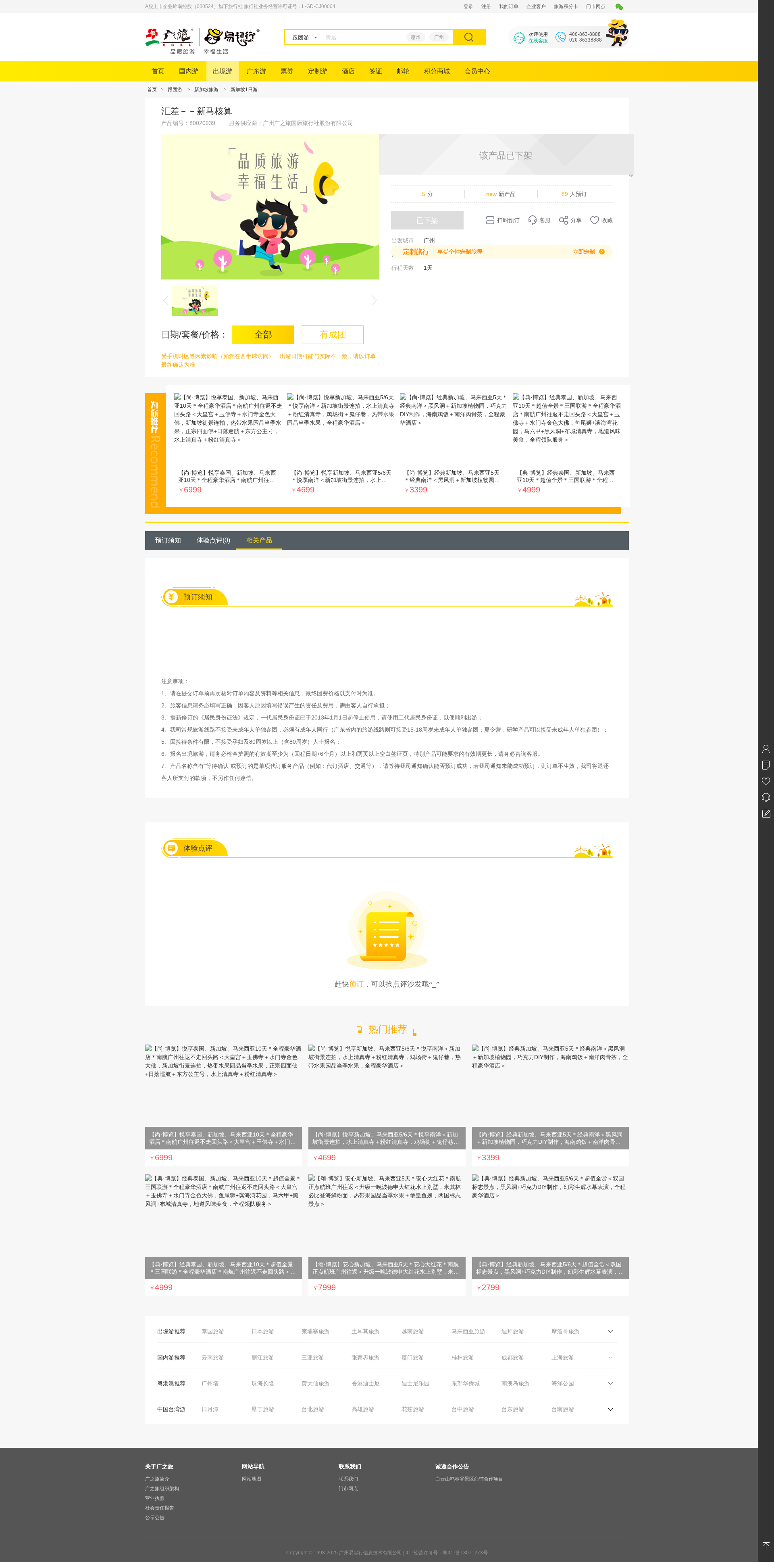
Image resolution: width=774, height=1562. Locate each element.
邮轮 (403, 71)
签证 (375, 71)
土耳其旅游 (366, 1331)
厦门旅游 (413, 1357)
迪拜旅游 (512, 1331)
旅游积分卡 (566, 6)
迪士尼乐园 (416, 1383)
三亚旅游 (313, 1357)
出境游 (222, 71)
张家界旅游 (366, 1357)
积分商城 (437, 71)
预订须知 (168, 540)
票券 (287, 71)
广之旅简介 (157, 1479)
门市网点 (595, 6)
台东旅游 (512, 1409)
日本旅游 (263, 1331)
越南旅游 (413, 1331)
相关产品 (259, 540)
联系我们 (348, 1479)
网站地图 (251, 1479)
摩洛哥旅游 (565, 1331)
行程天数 (402, 268)
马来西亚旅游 (468, 1331)
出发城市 (402, 240)
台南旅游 (562, 1409)
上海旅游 (562, 1357)
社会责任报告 (159, 1508)
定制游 (317, 71)
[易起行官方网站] (202, 52)
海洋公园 (562, 1383)
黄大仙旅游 (316, 1383)
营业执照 (154, 1498)
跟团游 (175, 89)
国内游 (188, 71)
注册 (486, 6)
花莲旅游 (413, 1409)
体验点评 (213, 540)
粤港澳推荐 (171, 1383)
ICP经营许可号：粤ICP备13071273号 (447, 1553)
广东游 (256, 71)
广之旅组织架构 (162, 1488)
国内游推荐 (171, 1357)
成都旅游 (512, 1357)
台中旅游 (463, 1409)
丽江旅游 (263, 1357)
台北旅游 (313, 1409)
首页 (158, 71)
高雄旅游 (363, 1409)
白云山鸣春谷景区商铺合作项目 (469, 1479)
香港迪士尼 (366, 1383)
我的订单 (508, 6)
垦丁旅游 (263, 1409)
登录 (468, 6)
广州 (439, 37)
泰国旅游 (213, 1331)
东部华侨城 (466, 1383)
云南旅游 (213, 1357)
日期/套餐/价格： (194, 335)
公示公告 (154, 1517)
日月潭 (210, 1409)
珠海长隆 (263, 1383)
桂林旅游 (463, 1357)
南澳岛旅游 (515, 1383)
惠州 (415, 37)
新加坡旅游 (206, 89)
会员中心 (477, 71)
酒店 (348, 71)
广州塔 (210, 1383)
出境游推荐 (171, 1331)
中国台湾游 (171, 1409)
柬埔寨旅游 (316, 1331)
